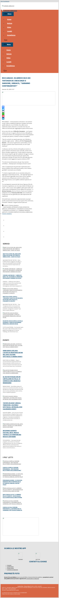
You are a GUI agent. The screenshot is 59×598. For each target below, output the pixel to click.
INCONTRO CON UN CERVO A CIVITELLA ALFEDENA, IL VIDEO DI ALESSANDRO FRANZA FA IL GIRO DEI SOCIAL (13, 322)
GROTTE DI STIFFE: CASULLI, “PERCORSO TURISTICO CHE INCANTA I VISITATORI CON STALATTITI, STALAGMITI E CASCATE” (13, 299)
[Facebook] (18, 107)
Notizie (9, 23)
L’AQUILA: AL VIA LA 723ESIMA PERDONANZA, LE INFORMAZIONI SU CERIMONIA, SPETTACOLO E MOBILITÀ (12, 508)
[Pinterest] (18, 116)
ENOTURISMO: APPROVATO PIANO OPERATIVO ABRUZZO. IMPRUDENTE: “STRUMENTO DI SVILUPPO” (17, 207)
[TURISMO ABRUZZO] (9, 11)
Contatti (9, 565)
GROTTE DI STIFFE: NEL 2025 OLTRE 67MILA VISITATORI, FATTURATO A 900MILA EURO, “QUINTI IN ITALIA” (12, 255)
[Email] (18, 111)
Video (9, 27)
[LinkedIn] (18, 118)
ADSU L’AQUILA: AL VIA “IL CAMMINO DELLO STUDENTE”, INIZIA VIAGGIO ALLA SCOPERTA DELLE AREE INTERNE (12, 496)
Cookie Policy (10, 566)
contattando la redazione (32, 578)
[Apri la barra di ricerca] (6, 40)
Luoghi (9, 31)
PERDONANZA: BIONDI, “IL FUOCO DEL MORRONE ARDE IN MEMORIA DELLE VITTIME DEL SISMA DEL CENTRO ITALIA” (12, 482)
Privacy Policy (10, 568)
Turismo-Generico (14, 205)
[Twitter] (18, 109)
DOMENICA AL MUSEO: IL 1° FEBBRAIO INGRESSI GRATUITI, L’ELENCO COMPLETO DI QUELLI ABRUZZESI (17, 211)
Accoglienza (11, 35)
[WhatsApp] (18, 114)
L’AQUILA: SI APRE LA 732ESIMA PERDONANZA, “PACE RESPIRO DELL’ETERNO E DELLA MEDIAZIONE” (12, 469)
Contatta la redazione (12, 569)
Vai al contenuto (5, 1)
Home (9, 19)
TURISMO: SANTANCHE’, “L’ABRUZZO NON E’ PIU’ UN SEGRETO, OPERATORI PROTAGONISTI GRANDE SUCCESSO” (12, 276)
